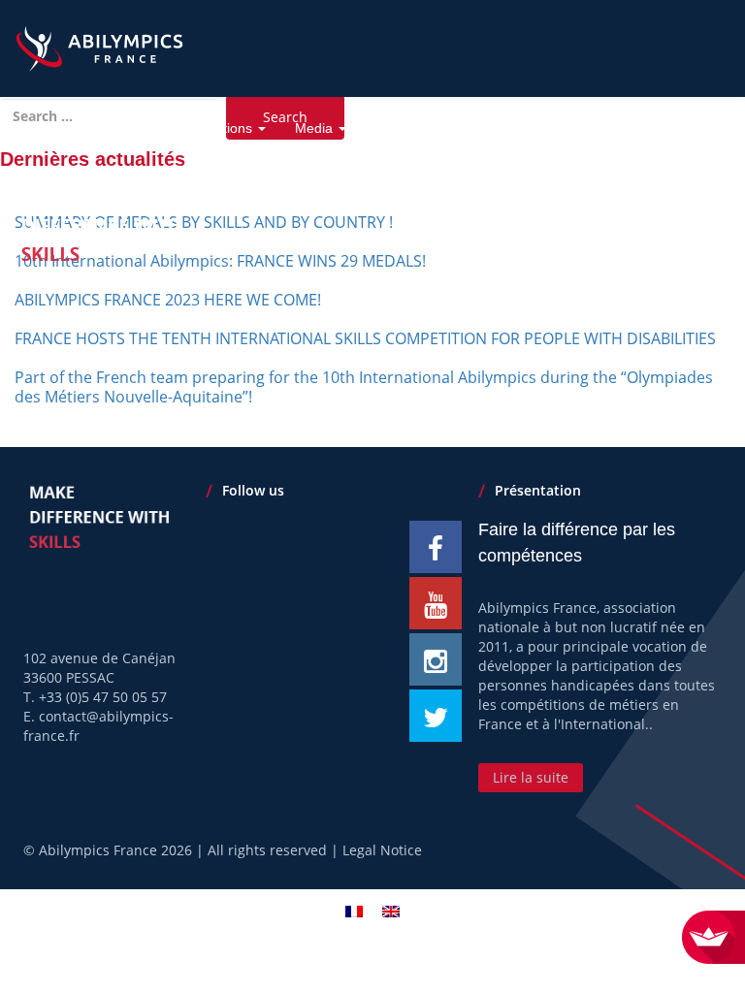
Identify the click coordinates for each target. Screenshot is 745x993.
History (109, 128)
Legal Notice (382, 850)
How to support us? (437, 128)
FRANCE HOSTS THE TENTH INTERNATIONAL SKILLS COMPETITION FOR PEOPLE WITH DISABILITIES (365, 338)
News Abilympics (588, 128)
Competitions (214, 128)
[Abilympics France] (99, 41)
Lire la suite (530, 777)
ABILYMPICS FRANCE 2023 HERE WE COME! (168, 299)
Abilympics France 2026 (115, 850)
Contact (692, 128)
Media (316, 128)
